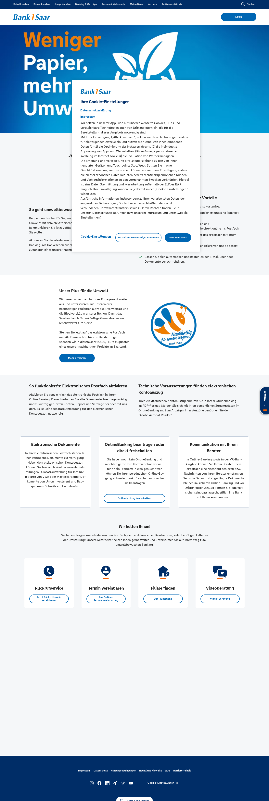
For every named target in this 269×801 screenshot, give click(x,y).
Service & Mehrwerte (113, 4)
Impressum (84, 770)
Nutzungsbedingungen (123, 770)
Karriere (152, 4)
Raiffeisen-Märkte (172, 4)
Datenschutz (101, 770)
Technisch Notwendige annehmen (138, 237)
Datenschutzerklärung (95, 110)
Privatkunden (21, 4)
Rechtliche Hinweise (150, 770)
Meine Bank (136, 4)
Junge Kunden (62, 4)
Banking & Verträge (86, 4)
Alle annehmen (178, 237)
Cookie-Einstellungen (96, 237)
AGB (167, 770)
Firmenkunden (41, 4)
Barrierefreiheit (182, 770)
